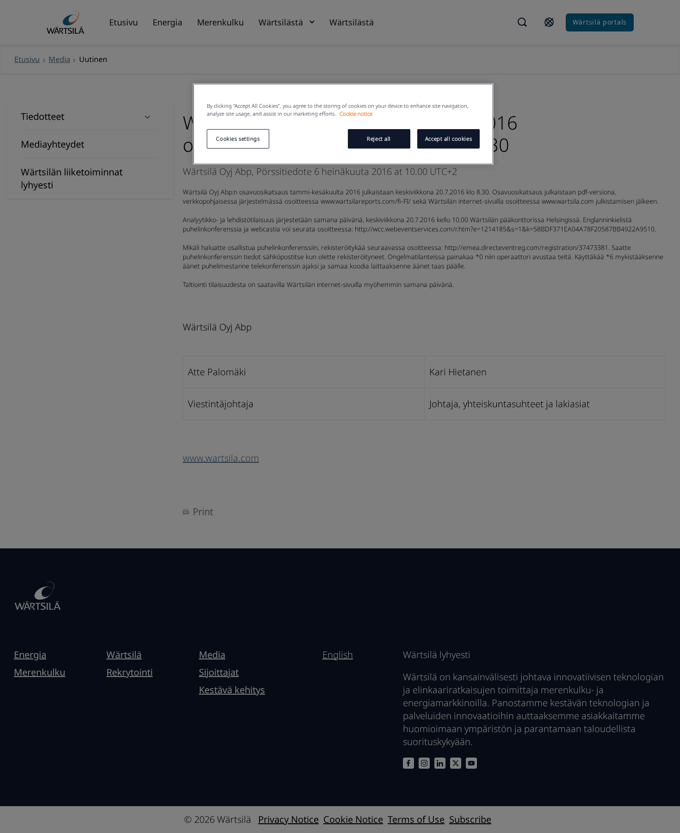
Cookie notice (356, 113)
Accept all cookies (448, 138)
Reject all (379, 138)
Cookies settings (238, 138)
